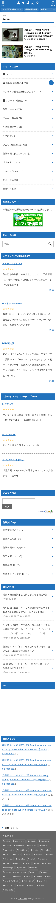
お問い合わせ (9, 189)
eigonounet (8, 753)
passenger (9, 868)
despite (35, 850)
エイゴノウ (22, 899)
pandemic (48, 863)
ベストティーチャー (12, 303)
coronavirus (9, 850)
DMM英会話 (8, 343)
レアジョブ (7, 404)
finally (50, 854)
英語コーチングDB (12, 109)
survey (45, 872)
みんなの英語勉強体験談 (15, 144)
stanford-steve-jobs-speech (15, 872)
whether (39, 877)
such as (34, 872)
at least (8, 846)
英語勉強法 (9, 890)
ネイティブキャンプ (12, 263)
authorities (20, 846)
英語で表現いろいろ (14, 530)
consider (44, 846)
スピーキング (29, 881)
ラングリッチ (8, 434)
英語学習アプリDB (12, 127)
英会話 (31, 885)
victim (28, 877)
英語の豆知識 (12, 538)
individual (21, 859)
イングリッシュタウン (13, 459)
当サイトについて (12, 162)
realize (34, 868)
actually (32, 841)
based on (32, 846)
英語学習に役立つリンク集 (16, 153)
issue (7, 863)
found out (9, 859)
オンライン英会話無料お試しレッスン (22, 91)
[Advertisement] (25, 710)
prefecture (22, 868)
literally (27, 863)
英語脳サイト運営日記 (16, 574)
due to (7, 854)
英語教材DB (9, 136)
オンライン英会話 (11, 881)
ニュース (42, 881)
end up (18, 854)
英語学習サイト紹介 (14, 547)
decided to (23, 850)
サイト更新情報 (10, 180)
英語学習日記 (11, 565)
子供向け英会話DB (12, 118)
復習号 (21, 885)
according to (19, 841)
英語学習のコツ (12, 556)
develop (46, 850)
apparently (45, 841)
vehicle (18, 877)
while (49, 877)
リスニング (9, 885)
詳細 (51, 290)
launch (17, 863)
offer (37, 863)
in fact (32, 859)
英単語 (41, 885)
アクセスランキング (13, 171)
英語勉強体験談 (31, 9)
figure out (39, 854)
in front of (43, 859)
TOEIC (7, 877)
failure (28, 854)
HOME (6, 828)
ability (7, 841)
